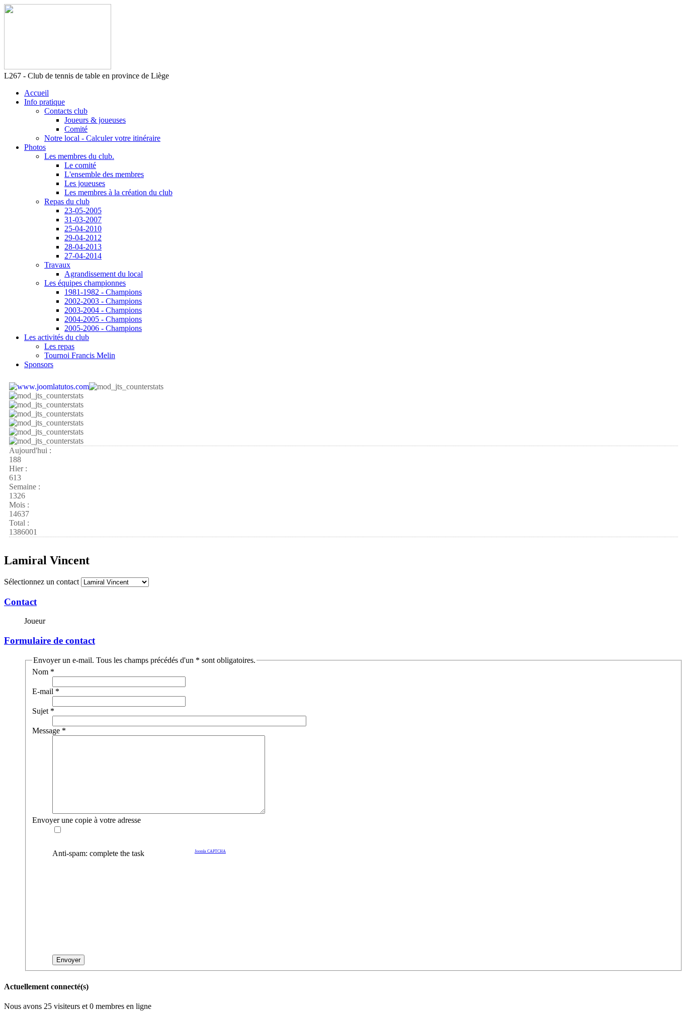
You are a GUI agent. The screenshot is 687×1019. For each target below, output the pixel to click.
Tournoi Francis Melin (79, 355)
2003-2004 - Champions (103, 310)
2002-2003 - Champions (103, 301)
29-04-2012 (83, 237)
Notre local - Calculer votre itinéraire (102, 138)
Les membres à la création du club (118, 192)
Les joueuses (84, 183)
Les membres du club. (79, 156)
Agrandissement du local (103, 274)
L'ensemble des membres (104, 174)
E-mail (45, 691)
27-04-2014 (83, 255)
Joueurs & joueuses (95, 120)
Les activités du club (56, 337)
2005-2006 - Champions (103, 328)
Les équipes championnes (85, 283)
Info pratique (44, 102)
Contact (20, 602)
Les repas (59, 346)
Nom (43, 671)
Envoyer (68, 960)
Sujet (43, 711)
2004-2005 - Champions (103, 319)
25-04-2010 (83, 228)
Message (49, 730)
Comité (76, 129)
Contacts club (66, 111)
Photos (35, 147)
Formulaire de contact (49, 640)
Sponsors (38, 364)
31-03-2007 (83, 219)
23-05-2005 (83, 210)
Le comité (80, 165)
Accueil (36, 93)
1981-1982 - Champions (103, 292)
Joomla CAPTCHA (210, 851)
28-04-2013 (83, 246)
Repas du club (67, 201)
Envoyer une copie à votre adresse (86, 820)
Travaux (57, 265)
